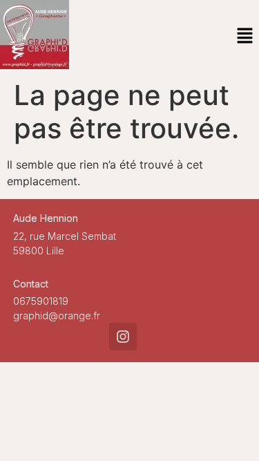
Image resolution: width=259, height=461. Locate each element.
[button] (245, 36)
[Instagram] (123, 336)
